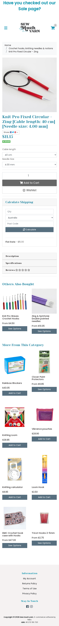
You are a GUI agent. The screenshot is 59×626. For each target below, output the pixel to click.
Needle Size (8, 159)
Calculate (30, 229)
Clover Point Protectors (38, 378)
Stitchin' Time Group (22, 614)
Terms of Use (30, 588)
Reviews (10, 270)
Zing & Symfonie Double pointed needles (40, 319)
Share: (7, 132)
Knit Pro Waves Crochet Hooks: (10, 317)
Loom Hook (38, 487)
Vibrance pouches (42, 428)
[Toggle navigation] (5, 28)
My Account (29, 578)
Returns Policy (29, 583)
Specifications (14, 263)
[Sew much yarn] (29, 27)
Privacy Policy (29, 593)
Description (12, 256)
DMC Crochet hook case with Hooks (12, 534)
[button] (29, 190)
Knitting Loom (9, 435)
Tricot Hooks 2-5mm (43, 533)
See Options (14, 328)
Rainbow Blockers (12, 383)
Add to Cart (31, 183)
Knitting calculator (12, 487)
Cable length (9, 149)
